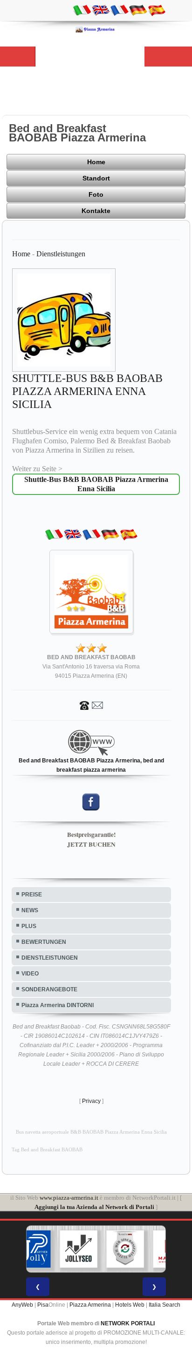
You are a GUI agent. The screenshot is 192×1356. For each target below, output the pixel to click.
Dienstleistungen (60, 254)
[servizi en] (100, 10)
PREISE (31, 894)
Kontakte (96, 210)
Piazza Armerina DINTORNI (57, 1005)
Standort (96, 178)
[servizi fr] (119, 10)
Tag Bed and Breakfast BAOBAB (47, 1149)
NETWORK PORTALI (128, 1323)
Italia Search (164, 1305)
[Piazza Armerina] (96, 29)
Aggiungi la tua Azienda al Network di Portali (94, 1206)
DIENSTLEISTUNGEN (49, 958)
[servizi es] (156, 10)
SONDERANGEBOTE (49, 989)
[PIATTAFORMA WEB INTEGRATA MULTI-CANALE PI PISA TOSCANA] (125, 1249)
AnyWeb (22, 1305)
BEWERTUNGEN (43, 942)
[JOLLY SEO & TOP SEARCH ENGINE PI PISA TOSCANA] (78, 1249)
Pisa (42, 1305)
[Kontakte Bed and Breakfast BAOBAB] (91, 704)
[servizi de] (138, 10)
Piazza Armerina (90, 1305)
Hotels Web (129, 1305)
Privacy (91, 1101)
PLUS (28, 926)
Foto (96, 194)
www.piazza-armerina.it (69, 1197)
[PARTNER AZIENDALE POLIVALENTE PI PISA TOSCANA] (32, 1249)
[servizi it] (82, 10)
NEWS (29, 910)
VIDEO (30, 973)
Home (96, 162)
